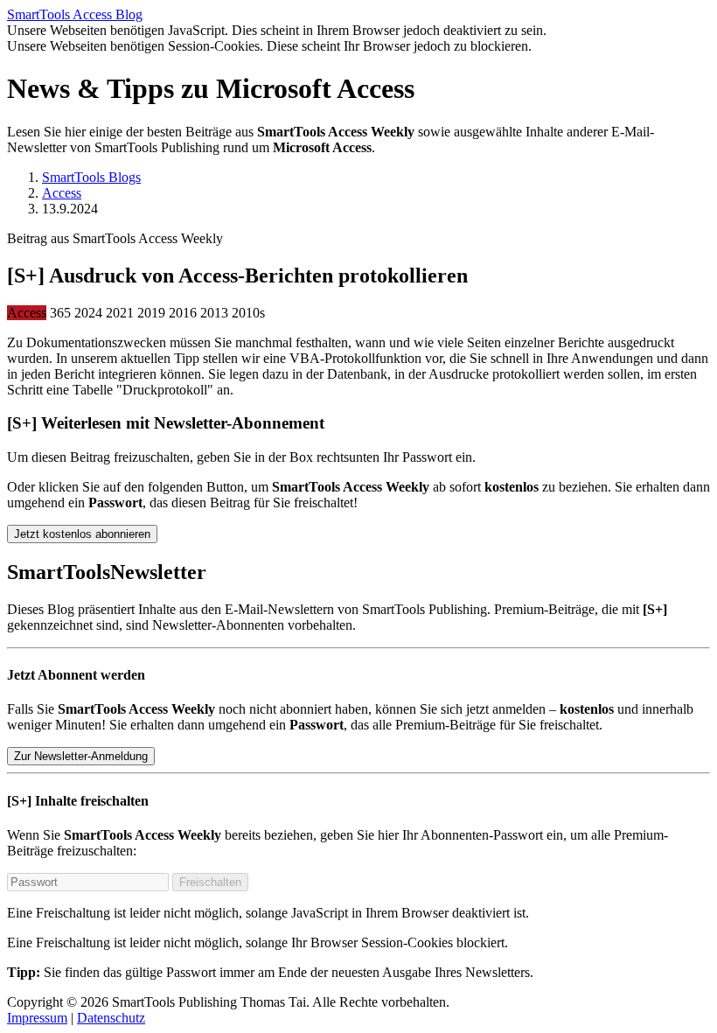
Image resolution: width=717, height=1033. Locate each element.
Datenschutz (111, 1017)
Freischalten (210, 882)
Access (61, 192)
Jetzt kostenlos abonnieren (82, 534)
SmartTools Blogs (91, 177)
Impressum (37, 1017)
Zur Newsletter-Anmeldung (81, 756)
